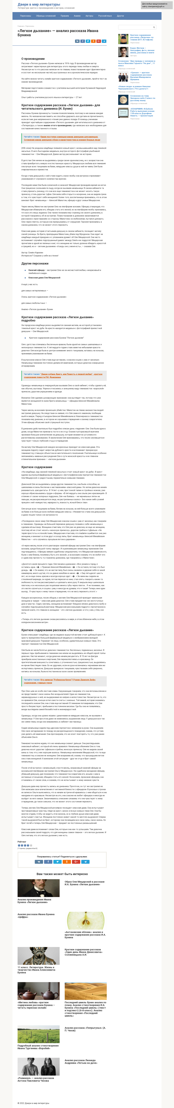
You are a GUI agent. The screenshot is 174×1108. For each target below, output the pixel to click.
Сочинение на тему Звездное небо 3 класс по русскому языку (142, 98)
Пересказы (25, 16)
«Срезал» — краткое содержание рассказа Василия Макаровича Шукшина (141, 76)
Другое (120, 16)
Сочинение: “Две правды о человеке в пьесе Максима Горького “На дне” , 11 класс (136, 63)
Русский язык (105, 16)
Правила (65, 16)
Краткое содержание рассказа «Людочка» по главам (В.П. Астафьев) (141, 37)
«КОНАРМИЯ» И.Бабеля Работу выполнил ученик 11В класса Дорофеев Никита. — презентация (142, 112)
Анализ (77, 16)
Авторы (89, 16)
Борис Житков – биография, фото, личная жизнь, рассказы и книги (142, 50)
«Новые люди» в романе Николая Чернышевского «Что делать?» (134, 87)
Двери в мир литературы (39, 4)
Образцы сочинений (46, 16)
